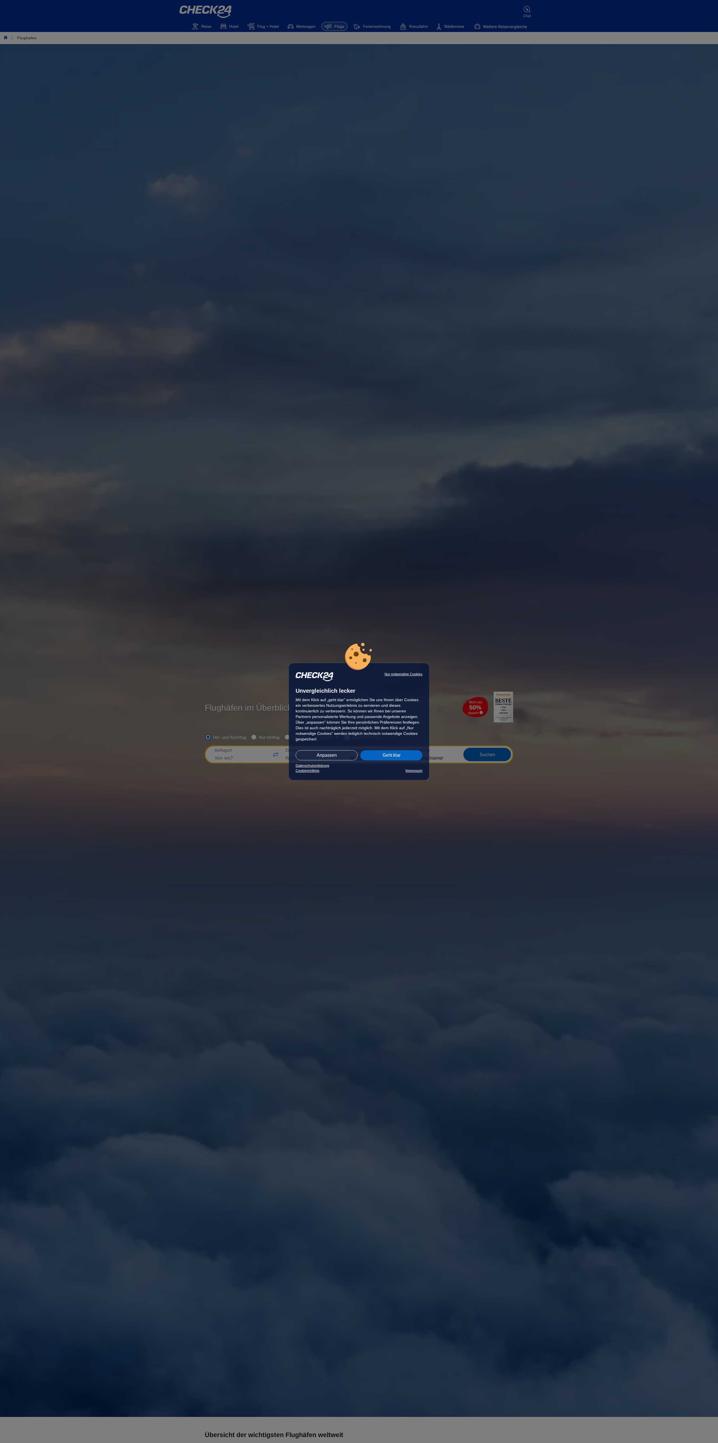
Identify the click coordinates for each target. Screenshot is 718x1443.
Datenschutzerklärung (312, 766)
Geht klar (392, 755)
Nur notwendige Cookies (403, 674)
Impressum (414, 771)
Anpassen (327, 755)
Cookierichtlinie (307, 771)
